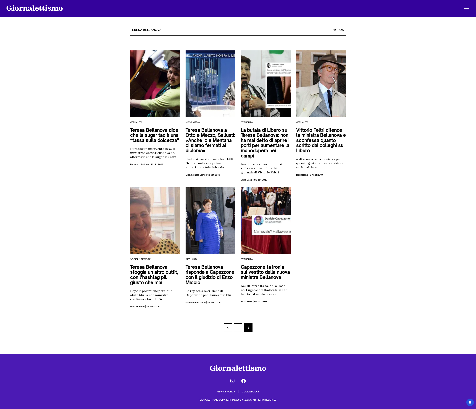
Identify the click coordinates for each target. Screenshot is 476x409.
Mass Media (193, 122)
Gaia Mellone (137, 306)
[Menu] (466, 8)
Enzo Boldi (246, 179)
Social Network (140, 259)
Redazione (302, 174)
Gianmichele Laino (196, 174)
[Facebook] (243, 381)
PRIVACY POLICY (226, 391)
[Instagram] (232, 381)
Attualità (136, 122)
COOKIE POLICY (250, 391)
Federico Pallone (139, 164)
